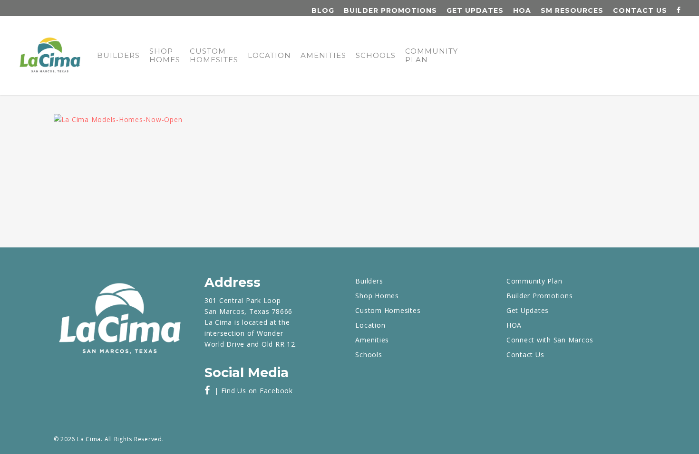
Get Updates (475, 10)
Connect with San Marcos (549, 339)
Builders (118, 55)
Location (269, 55)
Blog (322, 10)
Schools (376, 55)
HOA (522, 10)
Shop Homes (164, 55)
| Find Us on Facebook (251, 390)
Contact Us (640, 10)
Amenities (323, 55)
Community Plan (431, 55)
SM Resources (572, 10)
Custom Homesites (214, 55)
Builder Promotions (390, 10)
